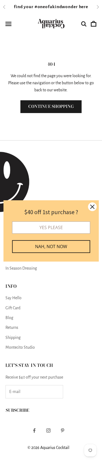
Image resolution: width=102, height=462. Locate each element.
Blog (9, 318)
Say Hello (13, 298)
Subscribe (17, 410)
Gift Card (12, 308)
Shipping (13, 337)
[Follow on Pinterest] (62, 430)
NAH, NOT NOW (51, 246)
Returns (11, 327)
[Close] (92, 206)
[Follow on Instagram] (48, 430)
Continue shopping (51, 106)
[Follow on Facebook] (34, 430)
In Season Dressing (21, 268)
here (83, 6)
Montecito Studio (20, 347)
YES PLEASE (51, 227)
